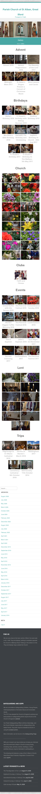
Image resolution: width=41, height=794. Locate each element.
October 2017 (5, 590)
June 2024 (4, 514)
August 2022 (5, 525)
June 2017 (4, 604)
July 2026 (4, 500)
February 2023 (5, 518)
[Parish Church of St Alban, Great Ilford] (20, 36)
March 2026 (4, 507)
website (18, 719)
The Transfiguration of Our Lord (12, 771)
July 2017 (4, 601)
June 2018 (4, 568)
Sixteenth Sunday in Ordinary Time (13, 781)
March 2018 (4, 579)
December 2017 (6, 586)
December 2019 (6, 547)
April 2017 (4, 612)
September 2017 (6, 594)
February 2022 (5, 532)
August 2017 (5, 597)
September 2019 (6, 550)
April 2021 (4, 536)
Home (18, 43)
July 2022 (4, 529)
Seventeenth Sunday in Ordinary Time (14, 777)
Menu (20, 20)
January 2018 (5, 583)
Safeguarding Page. (31, 734)
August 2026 (5, 496)
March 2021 (4, 540)
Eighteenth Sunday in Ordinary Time (14, 774)
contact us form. (13, 730)
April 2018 (4, 576)
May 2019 (4, 558)
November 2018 (6, 565)
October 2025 (5, 511)
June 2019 (4, 554)
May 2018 (4, 572)
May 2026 (4, 504)
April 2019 (4, 561)
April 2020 (4, 543)
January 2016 (5, 615)
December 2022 (6, 522)
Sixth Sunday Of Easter (10, 784)
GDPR (9, 757)
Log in (3, 625)
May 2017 (4, 608)
